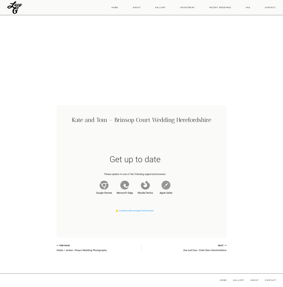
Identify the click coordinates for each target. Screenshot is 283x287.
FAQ (248, 7)
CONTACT (270, 7)
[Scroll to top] (280, 247)
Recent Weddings (220, 7)
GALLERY (160, 7)
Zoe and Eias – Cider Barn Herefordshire (204, 248)
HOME (223, 280)
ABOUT (137, 7)
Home (115, 7)
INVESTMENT (187, 7)
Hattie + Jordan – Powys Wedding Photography (82, 248)
